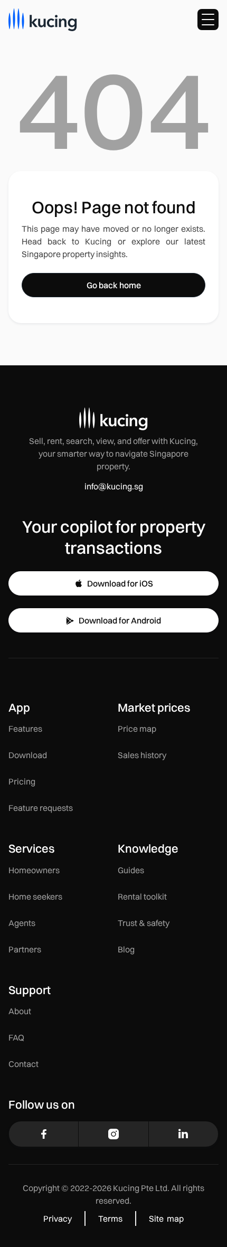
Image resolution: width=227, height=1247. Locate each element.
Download (27, 755)
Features (25, 728)
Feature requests (40, 807)
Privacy (57, 1218)
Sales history (142, 755)
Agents (21, 923)
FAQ (16, 1037)
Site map (166, 1218)
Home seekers (35, 896)
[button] (208, 19)
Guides (131, 870)
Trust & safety (143, 923)
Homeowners (34, 870)
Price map (137, 728)
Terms (110, 1218)
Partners (24, 949)
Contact (23, 1064)
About (19, 1011)
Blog (126, 949)
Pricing (21, 781)
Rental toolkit (142, 896)
